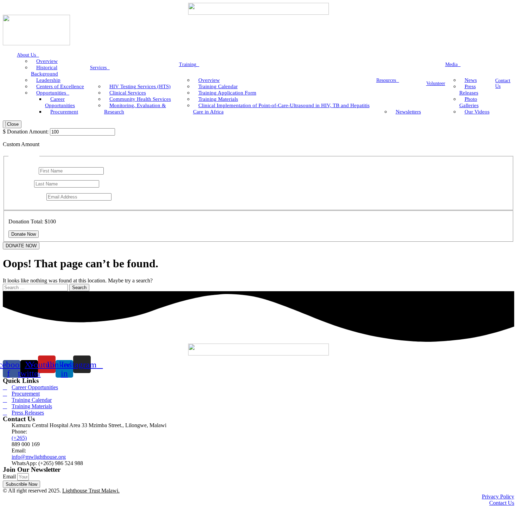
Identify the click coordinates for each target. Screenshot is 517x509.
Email (10, 476)
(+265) (19, 438)
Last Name (21, 184)
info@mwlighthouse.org (39, 457)
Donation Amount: (28, 132)
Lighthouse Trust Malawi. (91, 491)
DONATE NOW (21, 245)
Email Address (26, 197)
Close (12, 124)
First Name (22, 171)
